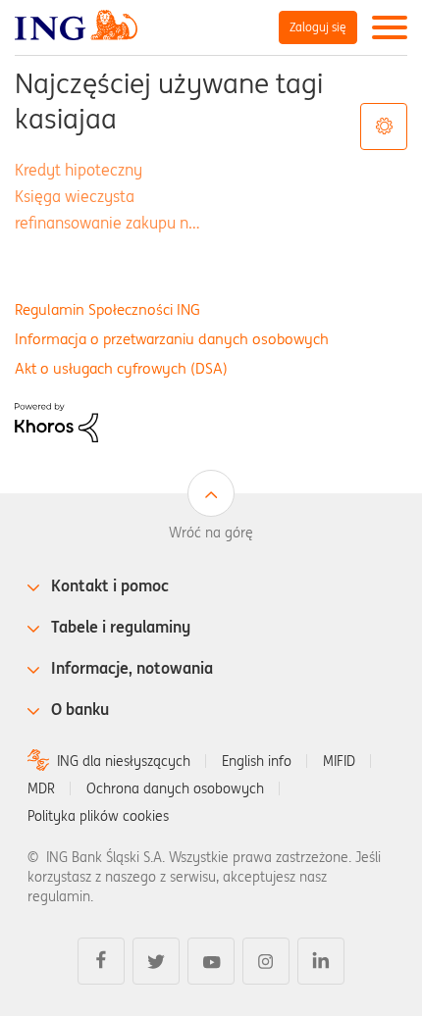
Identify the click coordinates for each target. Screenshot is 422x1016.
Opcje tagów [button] (383, 126)
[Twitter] (156, 961)
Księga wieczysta (74, 196)
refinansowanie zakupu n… (107, 222)
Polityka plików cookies (98, 816)
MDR (41, 788)
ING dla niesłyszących (123, 761)
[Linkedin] (320, 961)
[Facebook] (101, 961)
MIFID (339, 761)
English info (256, 761)
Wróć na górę (211, 532)
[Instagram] (266, 961)
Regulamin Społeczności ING (107, 309)
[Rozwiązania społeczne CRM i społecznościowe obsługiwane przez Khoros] (56, 422)
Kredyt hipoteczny (78, 169)
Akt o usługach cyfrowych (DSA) (121, 368)
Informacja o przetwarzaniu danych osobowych (172, 339)
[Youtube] (211, 961)
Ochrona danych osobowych (175, 788)
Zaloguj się (318, 27)
